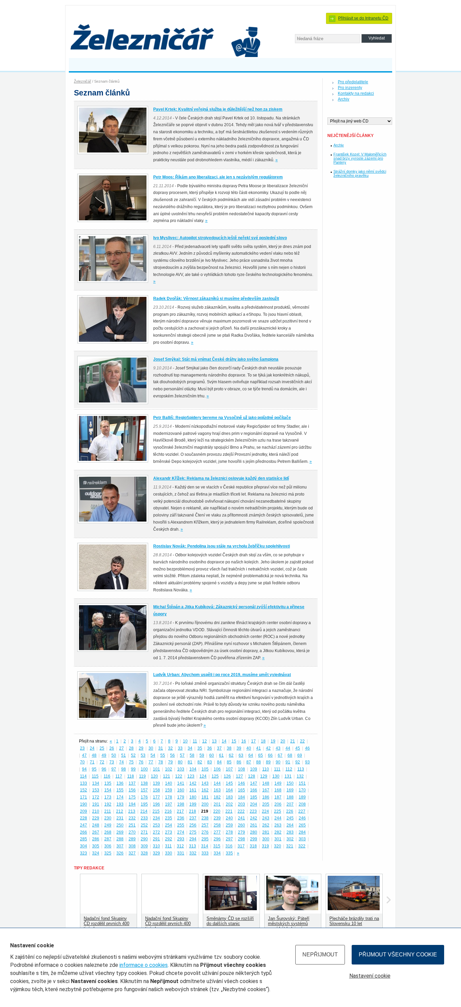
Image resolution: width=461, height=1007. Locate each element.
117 (118, 776)
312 (180, 846)
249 (107, 825)
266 (83, 832)
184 (241, 797)
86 (239, 762)
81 (190, 762)
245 (290, 818)
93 (307, 762)
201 (217, 804)
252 (144, 825)
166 (253, 790)
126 (227, 776)
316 (229, 846)
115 (95, 776)
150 (290, 783)
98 (123, 769)
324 (95, 853)
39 (239, 748)
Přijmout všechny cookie (398, 954)
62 (231, 755)
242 (253, 818)
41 (258, 748)
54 (153, 755)
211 (107, 811)
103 (180, 769)
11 (195, 741)
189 (302, 797)
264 (290, 825)
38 (229, 748)
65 (260, 755)
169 (290, 790)
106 (217, 769)
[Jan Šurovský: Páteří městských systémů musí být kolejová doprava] (292, 908)
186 (265, 797)
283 (290, 832)
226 (289, 811)
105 (205, 769)
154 (107, 790)
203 (241, 804)
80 (180, 762)
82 (199, 762)
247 (83, 825)
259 (229, 825)
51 (123, 755)
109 (253, 769)
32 (170, 748)
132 (300, 776)
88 (258, 762)
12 (204, 741)
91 (288, 762)
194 (132, 804)
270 (132, 832)
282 (277, 832)
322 (301, 846)
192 (107, 804)
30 (150, 748)
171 (83, 797)
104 (192, 769)
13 (214, 741)
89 (268, 762)
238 (205, 818)
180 (192, 797)
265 (302, 825)
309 (144, 846)
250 (120, 825)
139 (156, 783)
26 (111, 748)
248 (95, 825)
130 (275, 776)
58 (192, 755)
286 (95, 839)
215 (156, 811)
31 (160, 748)
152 (83, 790)
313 (192, 846)
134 (95, 783)
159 (168, 790)
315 (216, 846)
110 (265, 769)
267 (95, 832)
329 (156, 853)
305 (95, 846)
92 (297, 762)
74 (121, 762)
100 (144, 769)
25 (102, 748)
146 (241, 783)
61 (221, 755)
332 (192, 853)
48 (94, 755)
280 (253, 832)
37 (219, 748)
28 (131, 748)
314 (204, 846)
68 (290, 755)
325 (107, 853)
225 (277, 811)
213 (131, 811)
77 (150, 762)
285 (83, 839)
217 (180, 811)
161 (192, 790)
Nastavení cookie (369, 976)
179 (180, 797)
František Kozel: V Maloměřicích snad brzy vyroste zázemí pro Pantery (359, 158)
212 (119, 811)
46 (307, 748)
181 (205, 797)
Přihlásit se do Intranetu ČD (363, 18)
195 (144, 804)
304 (83, 846)
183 (229, 797)
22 (302, 741)
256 (192, 825)
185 (253, 797)
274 (180, 832)
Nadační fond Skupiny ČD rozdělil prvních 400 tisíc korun (106, 923)
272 (156, 832)
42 (268, 748)
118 (130, 776)
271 (144, 832)
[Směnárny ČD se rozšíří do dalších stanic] (231, 908)
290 (144, 839)
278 (229, 832)
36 (209, 748)
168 (277, 790)
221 (229, 811)
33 (180, 748)
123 (190, 776)
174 (120, 797)
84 (219, 762)
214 (143, 811)
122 (178, 776)
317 (241, 846)
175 (132, 797)
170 (302, 790)
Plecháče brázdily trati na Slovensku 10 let (354, 921)
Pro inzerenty (350, 88)
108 (241, 769)
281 (265, 832)
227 (301, 811)
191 (95, 804)
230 (107, 818)
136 (120, 783)
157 (144, 790)
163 (217, 790)
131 (288, 776)
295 (205, 839)
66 (270, 755)
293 (180, 839)
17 (253, 741)
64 (250, 755)
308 (132, 846)
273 (168, 832)
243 (265, 818)
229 (95, 818)
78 (160, 762)
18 (263, 741)
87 (248, 762)
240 (229, 818)
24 (92, 748)
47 (84, 755)
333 (205, 853)
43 (278, 748)
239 (217, 818)
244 (277, 818)
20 (282, 741)
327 (132, 853)
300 (265, 839)
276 (205, 832)
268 (107, 832)
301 (277, 839)
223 (253, 811)
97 (113, 769)
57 (182, 755)
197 (168, 804)
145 (229, 783)
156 (132, 790)
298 (241, 839)
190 (83, 804)
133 (83, 783)
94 (84, 769)
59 (201, 755)
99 (133, 769)
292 (168, 839)
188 (290, 797)
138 (144, 783)
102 (168, 769)
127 (239, 776)
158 (156, 790)
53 (143, 755)
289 (132, 839)
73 (111, 762)
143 (205, 783)
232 (132, 818)
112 (289, 769)
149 (277, 783)
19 (273, 741)
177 (156, 797)
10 (185, 741)
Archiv (343, 99)
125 (215, 776)
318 (253, 846)
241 (241, 818)
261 (253, 825)
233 (144, 818)
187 (277, 797)
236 (180, 818)
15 (234, 741)
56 (172, 755)
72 (102, 762)
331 (180, 853)
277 (217, 832)
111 (277, 769)
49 (104, 755)
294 (192, 839)
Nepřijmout (320, 954)
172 (95, 797)
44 (288, 748)
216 (168, 811)
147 (253, 783)
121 (166, 776)
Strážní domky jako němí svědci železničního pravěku (359, 173)
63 (241, 755)
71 (92, 762)
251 (132, 825)
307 (120, 846)
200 (205, 804)
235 (168, 818)
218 (192, 811)
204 (253, 804)
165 (241, 790)
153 (95, 790)
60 (211, 755)
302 (290, 839)
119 (142, 776)
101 (156, 769)
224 (265, 811)
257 (205, 825)
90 (278, 762)
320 (277, 846)
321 (289, 846)
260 (241, 825)
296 (217, 839)
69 (299, 755)
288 (120, 839)
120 (154, 776)
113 (300, 769)
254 (168, 825)
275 (192, 832)
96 (104, 769)
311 (168, 846)
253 (156, 825)
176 (144, 797)
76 (141, 762)
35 (199, 748)
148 (265, 783)
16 (243, 741)
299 (253, 839)
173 (107, 797)
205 (265, 804)
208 (302, 804)
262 (265, 825)
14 (224, 741)
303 (302, 839)
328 (144, 853)
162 (205, 790)
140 (168, 783)
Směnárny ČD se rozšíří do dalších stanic (230, 921)
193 (120, 804)
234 (156, 818)
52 (133, 755)
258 (217, 825)
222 (241, 811)
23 (82, 748)
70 (82, 762)
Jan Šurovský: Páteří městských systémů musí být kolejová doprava (288, 926)
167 (265, 790)
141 (180, 783)
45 (297, 748)
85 (229, 762)
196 (156, 804)
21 (292, 741)
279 (241, 832)
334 (217, 853)
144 (217, 783)
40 (248, 748)
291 (156, 839)
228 (83, 818)
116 (107, 776)
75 (131, 762)
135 (107, 783)
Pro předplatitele (353, 82)
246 (302, 818)
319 (265, 846)
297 (229, 839)
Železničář (82, 81)
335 (229, 853)
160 (180, 790)
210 (95, 811)
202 (229, 804)
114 (83, 776)
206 (277, 804)
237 (192, 818)
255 (180, 825)
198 (180, 804)
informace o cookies (143, 965)
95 (94, 769)
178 (168, 797)
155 (120, 790)
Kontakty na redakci (356, 93)
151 (302, 783)
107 (229, 769)
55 (162, 755)
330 (168, 853)
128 (251, 776)
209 (83, 811)
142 (192, 783)
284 (302, 832)
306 (107, 846)
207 (290, 804)
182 (217, 797)
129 (263, 776)
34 (190, 748)
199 (192, 804)
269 (120, 832)
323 (83, 853)
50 (113, 755)
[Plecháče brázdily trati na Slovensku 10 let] (354, 908)
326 (120, 853)
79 (170, 762)
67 (280, 755)
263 (277, 825)
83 (209, 762)
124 (203, 776)
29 (141, 748)
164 (229, 790)
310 (156, 846)
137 (132, 783)
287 (107, 839)
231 (120, 818)
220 (216, 811)
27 (121, 748)
